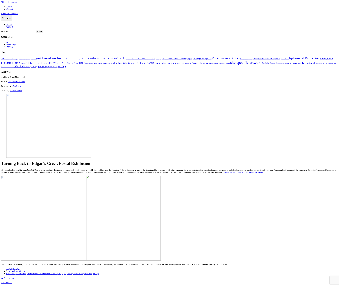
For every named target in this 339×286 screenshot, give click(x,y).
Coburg (196, 58)
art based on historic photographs (63, 58)
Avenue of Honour (132, 59)
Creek (29, 273)
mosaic (144, 63)
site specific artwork (246, 62)
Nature (150, 62)
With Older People (51, 66)
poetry (205, 63)
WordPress (16, 86)
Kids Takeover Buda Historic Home (64, 63)
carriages (158, 59)
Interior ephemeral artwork (37, 63)
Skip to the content (9, 2)
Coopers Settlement (246, 59)
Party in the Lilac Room (184, 63)
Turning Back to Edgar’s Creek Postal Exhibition (242, 172)
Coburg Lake (205, 59)
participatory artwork (165, 63)
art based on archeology (9, 59)
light (81, 62)
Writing (9, 47)
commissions (232, 58)
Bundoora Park (149, 59)
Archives (5, 77)
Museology (11, 44)
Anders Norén (16, 90)
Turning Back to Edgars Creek (326, 63)
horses (23, 63)
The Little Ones (295, 63)
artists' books (118, 58)
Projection (212, 63)
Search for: (5, 31)
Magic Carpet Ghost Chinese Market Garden (98, 63)
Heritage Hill (326, 58)
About (9, 7)
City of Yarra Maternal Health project (177, 59)
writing (62, 66)
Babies (141, 59)
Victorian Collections (7, 66)
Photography (197, 63)
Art (7, 42)
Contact (9, 9)
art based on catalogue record (28, 59)
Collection (218, 58)
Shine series (225, 63)
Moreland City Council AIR (127, 63)
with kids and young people (30, 66)
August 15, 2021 (13, 269)
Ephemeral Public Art (304, 58)
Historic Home (10, 62)
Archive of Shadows (9, 13)
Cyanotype (285, 59)
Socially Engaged (269, 63)
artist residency (100, 58)
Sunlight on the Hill (283, 63)
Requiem (218, 63)
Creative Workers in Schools (266, 58)
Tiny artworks (309, 62)
